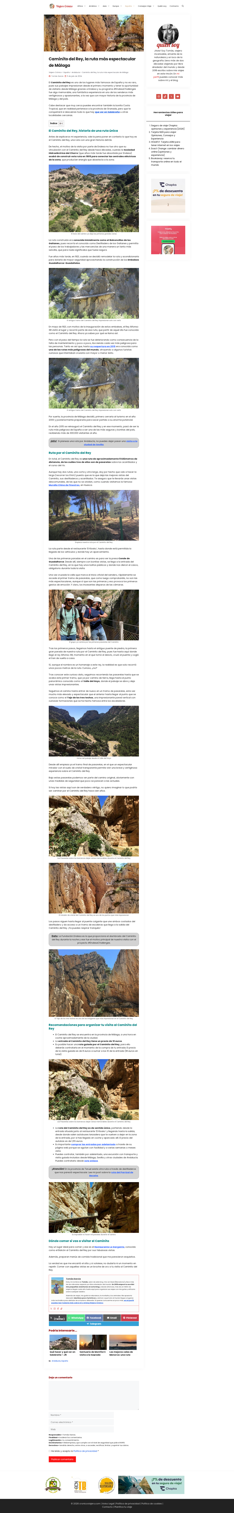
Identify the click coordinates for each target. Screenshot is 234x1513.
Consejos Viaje (144, 6)
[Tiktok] (61, 1309)
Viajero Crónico (55, 72)
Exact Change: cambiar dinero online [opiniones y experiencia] (167, 152)
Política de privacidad (85, 1451)
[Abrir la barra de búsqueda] (182, 6)
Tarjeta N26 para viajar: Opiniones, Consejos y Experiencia (164, 135)
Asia (105, 6)
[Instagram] (55, 1309)
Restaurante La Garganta (109, 1246)
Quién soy (162, 6)
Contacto (174, 6)
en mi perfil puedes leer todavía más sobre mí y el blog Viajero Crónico (92, 1301)
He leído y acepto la (75, 1451)
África (80, 6)
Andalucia (76, 72)
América (93, 6)
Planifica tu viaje (123, 1506)
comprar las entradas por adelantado (93, 1144)
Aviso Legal (108, 1503)
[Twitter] (51, 1309)
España (128, 6)
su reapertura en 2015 (102, 346)
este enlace (91, 1160)
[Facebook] (58, 1309)
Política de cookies (151, 1503)
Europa (116, 6)
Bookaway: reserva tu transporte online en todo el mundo (166, 161)
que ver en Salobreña (107, 111)
